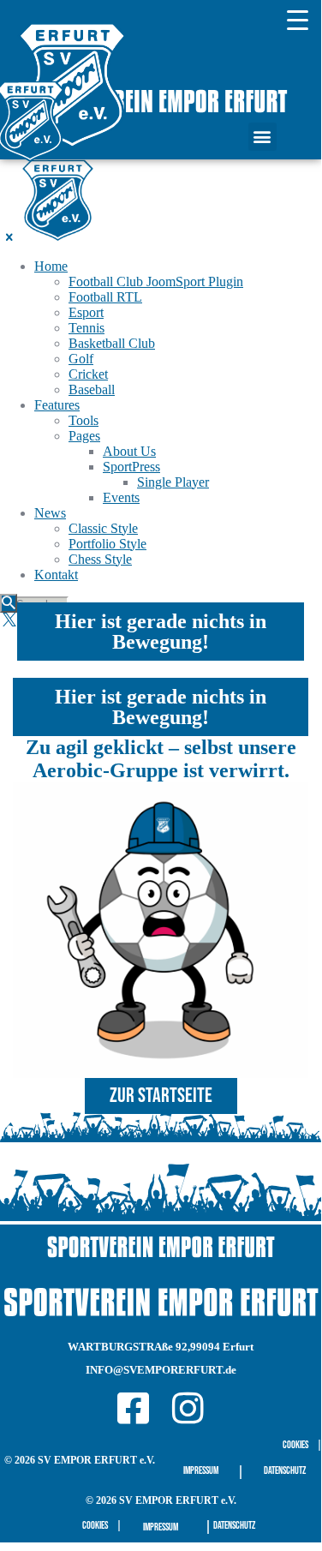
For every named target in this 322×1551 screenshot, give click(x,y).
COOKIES (295, 1445)
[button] (262, 137)
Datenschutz (285, 1470)
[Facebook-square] (133, 1407)
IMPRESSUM (200, 1470)
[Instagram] (187, 1407)
